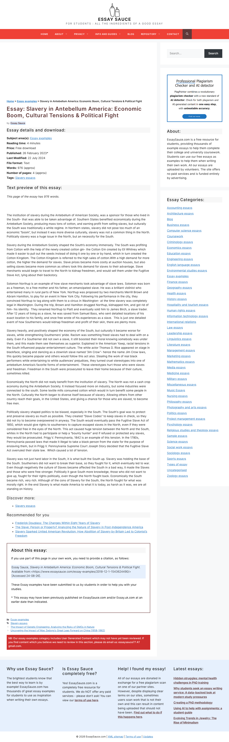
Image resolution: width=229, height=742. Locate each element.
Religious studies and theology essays (192, 430)
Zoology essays (177, 476)
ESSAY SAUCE (114, 19)
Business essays (178, 225)
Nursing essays (177, 396)
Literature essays (178, 344)
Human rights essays (181, 310)
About (59, 34)
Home (44, 34)
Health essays (176, 293)
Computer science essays (184, 230)
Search (213, 53)
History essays (177, 299)
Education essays (179, 253)
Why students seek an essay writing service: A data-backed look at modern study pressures (198, 693)
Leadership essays (179, 333)
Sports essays (176, 458)
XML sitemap (115, 736)
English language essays (183, 265)
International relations (181, 322)
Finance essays (177, 282)
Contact (173, 34)
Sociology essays (178, 453)
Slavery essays (25, 177)
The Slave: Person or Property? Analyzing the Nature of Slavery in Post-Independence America (79, 527)
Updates (148, 736)
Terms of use (133, 736)
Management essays (181, 350)
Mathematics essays (181, 361)
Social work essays (180, 447)
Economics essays (179, 247)
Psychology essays (179, 424)
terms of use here (86, 700)
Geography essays (179, 287)
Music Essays (176, 390)
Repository (148, 34)
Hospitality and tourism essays (187, 304)
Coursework (175, 236)
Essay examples (41, 138)
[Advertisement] (78, 74)
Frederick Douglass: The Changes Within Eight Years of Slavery (57, 523)
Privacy (79, 34)
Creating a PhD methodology (193, 702)
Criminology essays (180, 242)
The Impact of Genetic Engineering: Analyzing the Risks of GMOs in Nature (52, 626)
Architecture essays (180, 213)
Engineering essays (180, 259)
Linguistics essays (179, 339)
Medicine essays (178, 373)
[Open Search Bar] (187, 34)
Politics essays (177, 413)
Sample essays (177, 436)
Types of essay (177, 464)
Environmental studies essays (187, 270)
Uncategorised (177, 470)
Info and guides (106, 34)
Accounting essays (179, 207)
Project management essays (186, 418)
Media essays (176, 367)
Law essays (175, 327)
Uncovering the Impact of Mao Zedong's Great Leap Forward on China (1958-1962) (58, 630)
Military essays (177, 379)
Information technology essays (187, 316)
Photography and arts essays (187, 407)
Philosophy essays (179, 401)
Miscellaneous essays (181, 384)
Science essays (177, 441)
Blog (131, 34)
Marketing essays (179, 356)
